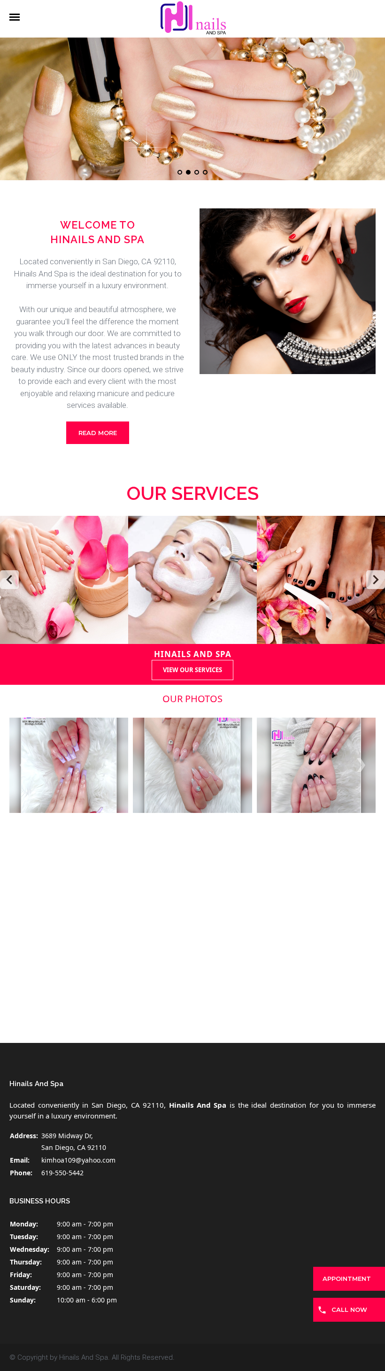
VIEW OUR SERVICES (192, 670)
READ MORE (97, 433)
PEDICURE (321, 579)
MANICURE (64, 579)
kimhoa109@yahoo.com (78, 1160)
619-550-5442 (62, 1172)
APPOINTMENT (347, 1278)
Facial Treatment (192, 579)
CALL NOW (349, 1309)
